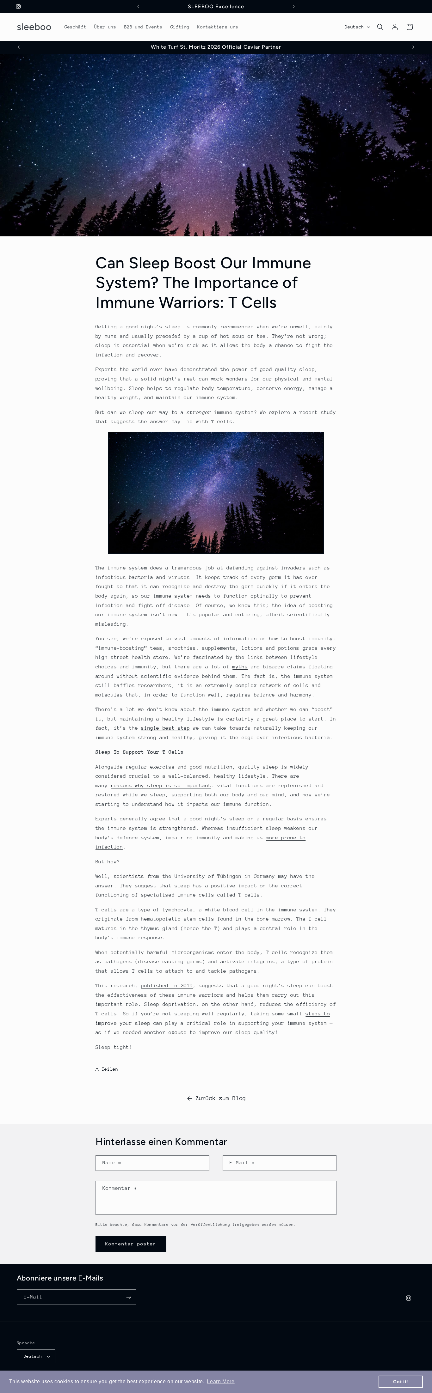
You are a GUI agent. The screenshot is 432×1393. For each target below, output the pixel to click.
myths (240, 667)
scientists (129, 876)
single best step (165, 728)
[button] (380, 27)
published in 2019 (167, 985)
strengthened (177, 828)
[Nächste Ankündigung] (294, 6)
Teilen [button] (110, 1069)
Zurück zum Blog (221, 1098)
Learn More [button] (220, 1381)
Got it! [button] (400, 1381)
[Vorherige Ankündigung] (138, 6)
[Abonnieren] (128, 1297)
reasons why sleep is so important (161, 785)
